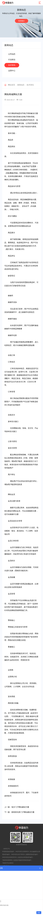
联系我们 (21, 21)
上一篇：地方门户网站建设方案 (16, 807)
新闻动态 (20, 85)
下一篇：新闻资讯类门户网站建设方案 (19, 812)
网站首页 (11, 85)
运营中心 (11, 71)
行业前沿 (11, 60)
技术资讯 (11, 65)
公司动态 (11, 54)
